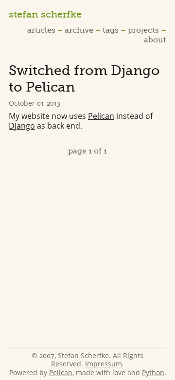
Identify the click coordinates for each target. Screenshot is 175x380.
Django (22, 125)
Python (153, 372)
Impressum (103, 363)
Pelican (101, 116)
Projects (143, 30)
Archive (79, 30)
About (155, 40)
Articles (41, 30)
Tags (111, 30)
